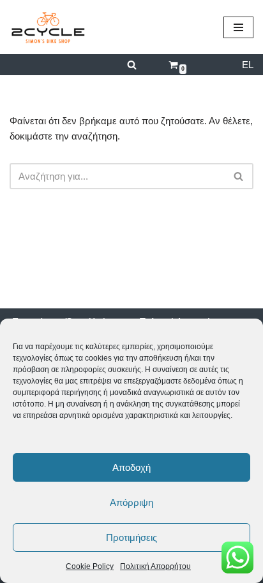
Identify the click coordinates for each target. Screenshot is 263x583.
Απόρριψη (131, 502)
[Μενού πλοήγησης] (238, 27)
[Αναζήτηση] (132, 64)
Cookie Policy (90, 566)
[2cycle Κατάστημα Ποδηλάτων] (48, 27)
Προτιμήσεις (131, 537)
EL (247, 64)
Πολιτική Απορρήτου (155, 566)
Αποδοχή (131, 467)
